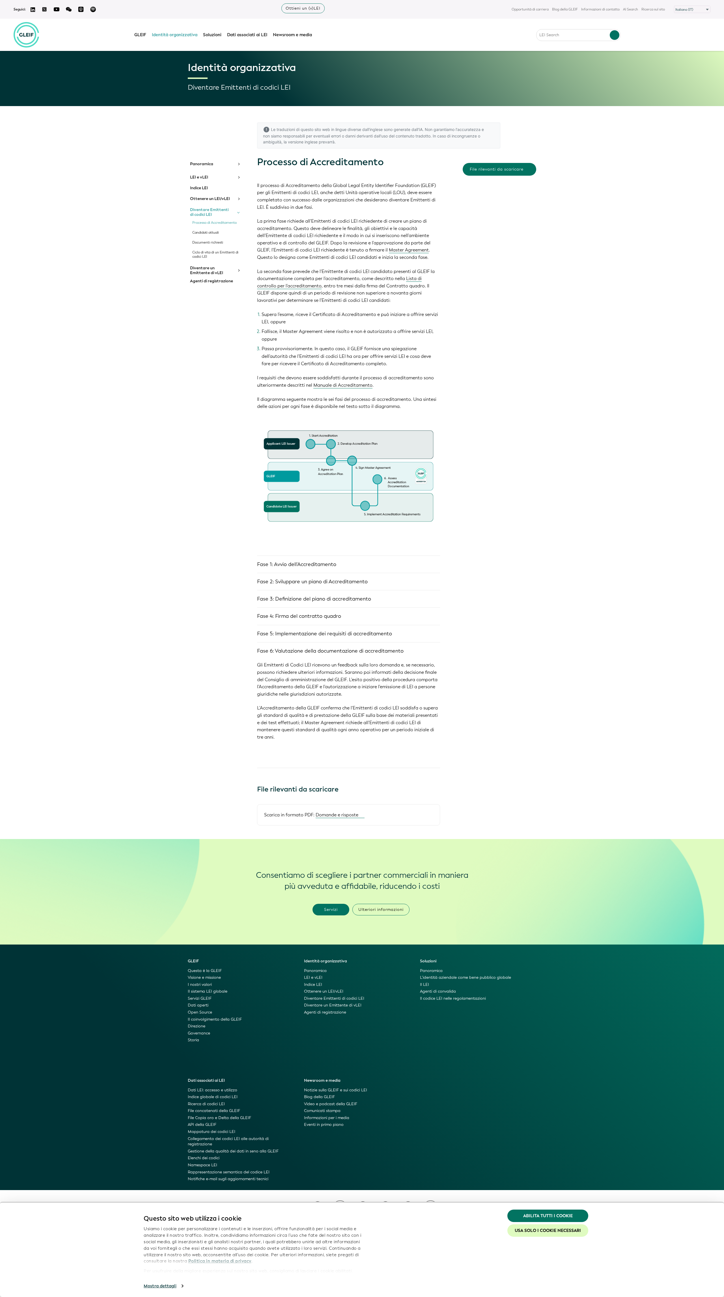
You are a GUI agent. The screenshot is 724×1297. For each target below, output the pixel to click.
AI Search (630, 9)
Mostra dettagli (160, 1286)
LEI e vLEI (199, 177)
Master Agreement (409, 250)
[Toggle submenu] (238, 164)
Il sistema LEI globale (207, 991)
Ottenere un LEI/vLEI (210, 198)
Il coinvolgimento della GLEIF (215, 1019)
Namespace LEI (202, 1165)
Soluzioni (212, 35)
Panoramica (201, 164)
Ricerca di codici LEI (206, 1104)
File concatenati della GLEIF (214, 1110)
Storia (193, 1040)
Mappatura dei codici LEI (211, 1131)
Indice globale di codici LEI (213, 1097)
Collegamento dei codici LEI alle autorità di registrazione (228, 1141)
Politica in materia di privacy (219, 1261)
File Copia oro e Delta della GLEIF (219, 1117)
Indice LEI (199, 188)
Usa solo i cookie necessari (548, 1230)
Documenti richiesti (207, 242)
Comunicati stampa (322, 1110)
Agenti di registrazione (211, 281)
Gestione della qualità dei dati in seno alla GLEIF (233, 1151)
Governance (199, 1033)
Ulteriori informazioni (381, 909)
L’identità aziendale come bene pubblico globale (465, 977)
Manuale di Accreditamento (342, 385)
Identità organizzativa (174, 35)
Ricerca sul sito (653, 9)
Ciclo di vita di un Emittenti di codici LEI (215, 254)
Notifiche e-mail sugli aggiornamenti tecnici (228, 1179)
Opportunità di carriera (530, 9)
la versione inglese (301, 141)
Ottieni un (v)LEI (303, 8)
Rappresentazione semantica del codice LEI (229, 1172)
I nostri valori (200, 984)
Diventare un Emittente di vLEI (206, 271)
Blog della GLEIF (565, 9)
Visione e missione (204, 977)
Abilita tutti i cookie (548, 1216)
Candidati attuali (205, 233)
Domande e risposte (337, 815)
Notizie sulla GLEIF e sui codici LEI (335, 1090)
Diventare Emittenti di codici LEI (209, 212)
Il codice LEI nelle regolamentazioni (453, 998)
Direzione (196, 1026)
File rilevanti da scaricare (496, 169)
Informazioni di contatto (600, 9)
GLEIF (140, 35)
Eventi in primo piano (324, 1124)
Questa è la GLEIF (205, 970)
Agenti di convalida (438, 991)
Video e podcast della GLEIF (330, 1104)
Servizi (331, 909)
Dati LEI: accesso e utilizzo (212, 1090)
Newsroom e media (292, 35)
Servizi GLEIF (200, 998)
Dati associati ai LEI (247, 35)
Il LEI (424, 984)
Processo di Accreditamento (214, 223)
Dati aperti (198, 1005)
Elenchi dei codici (203, 1158)
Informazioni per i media (326, 1117)
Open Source (200, 1012)
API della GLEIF (202, 1124)
